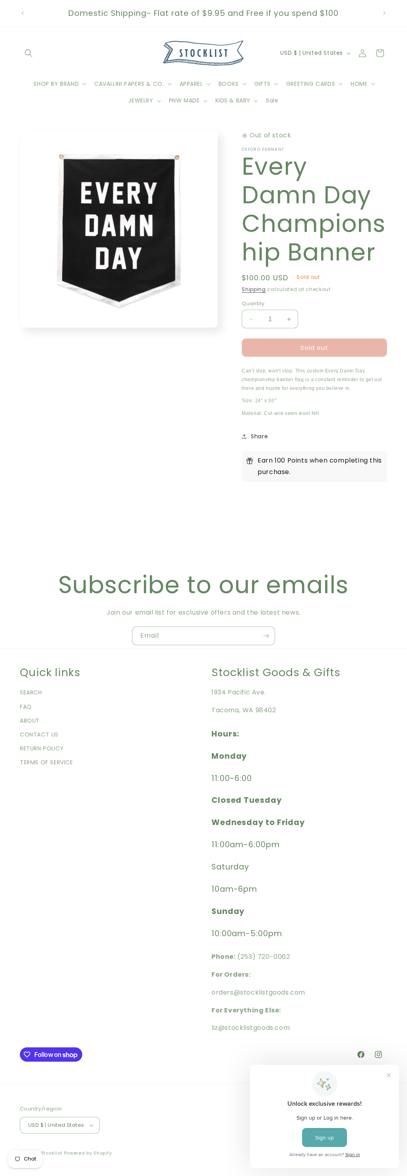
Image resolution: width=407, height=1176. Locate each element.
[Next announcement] (384, 13)
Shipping (254, 289)
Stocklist (51, 1153)
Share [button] (259, 436)
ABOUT (30, 721)
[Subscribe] (266, 636)
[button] (28, 53)
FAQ (26, 707)
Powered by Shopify (88, 1153)
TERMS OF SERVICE (46, 762)
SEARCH (31, 692)
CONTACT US (39, 734)
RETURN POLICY (42, 748)
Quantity (253, 303)
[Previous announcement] (22, 13)
